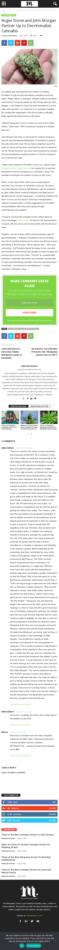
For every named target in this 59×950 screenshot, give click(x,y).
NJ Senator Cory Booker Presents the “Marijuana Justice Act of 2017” (45, 351)
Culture (10, 10)
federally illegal (31, 329)
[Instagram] (28, 399)
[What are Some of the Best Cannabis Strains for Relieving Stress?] (29, 417)
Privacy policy (33, 945)
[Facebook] (24, 399)
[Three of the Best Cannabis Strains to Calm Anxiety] (10, 417)
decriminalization (16, 329)
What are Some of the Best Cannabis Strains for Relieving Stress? (29, 427)
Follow (52, 808)
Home (3, 10)
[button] (54, 4)
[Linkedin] (32, 399)
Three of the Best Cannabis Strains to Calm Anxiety (9, 427)
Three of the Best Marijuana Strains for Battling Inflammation (48, 427)
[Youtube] (38, 921)
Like (54, 802)
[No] (55, 940)
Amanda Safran (8, 838)
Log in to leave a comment (20, 704)
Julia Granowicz (10, 35)
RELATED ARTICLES (18, 406)
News (13, 15)
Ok (22, 945)
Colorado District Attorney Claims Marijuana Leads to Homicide (11, 353)
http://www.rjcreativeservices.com (29, 369)
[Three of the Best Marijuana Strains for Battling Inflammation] (49, 417)
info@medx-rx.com (35, 916)
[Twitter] (35, 399)
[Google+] (27, 921)
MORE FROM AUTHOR (39, 406)
